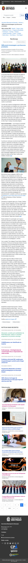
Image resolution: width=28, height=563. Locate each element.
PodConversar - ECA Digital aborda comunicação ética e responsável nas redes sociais (11, 351)
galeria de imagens (11, 319)
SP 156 (24, 1)
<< (5, 505)
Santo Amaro (6, 35)
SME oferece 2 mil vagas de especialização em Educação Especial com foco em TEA (12, 379)
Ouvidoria (12, 1)
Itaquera (17, 31)
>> (13, 508)
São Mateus (13, 35)
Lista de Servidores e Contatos (8, 537)
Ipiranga (11, 31)
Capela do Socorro (7, 30)
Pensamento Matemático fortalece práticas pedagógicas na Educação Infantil (11, 370)
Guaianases (5, 31)
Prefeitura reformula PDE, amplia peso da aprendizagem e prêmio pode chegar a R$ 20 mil (12, 361)
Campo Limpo (20, 28)
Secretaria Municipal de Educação (10, 22)
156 (3, 535)
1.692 (9, 508)
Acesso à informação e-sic (6, 1)
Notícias (14, 17)
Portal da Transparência (18, 1)
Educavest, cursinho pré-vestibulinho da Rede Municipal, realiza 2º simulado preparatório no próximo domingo (12, 334)
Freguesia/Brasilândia (18, 30)
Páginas (8, 17)
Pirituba (19, 33)
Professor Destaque (6, 322)
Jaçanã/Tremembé (7, 33)
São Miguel (19, 35)
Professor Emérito (16, 322)
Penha (14, 33)
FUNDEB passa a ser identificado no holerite (11, 343)
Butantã (13, 28)
